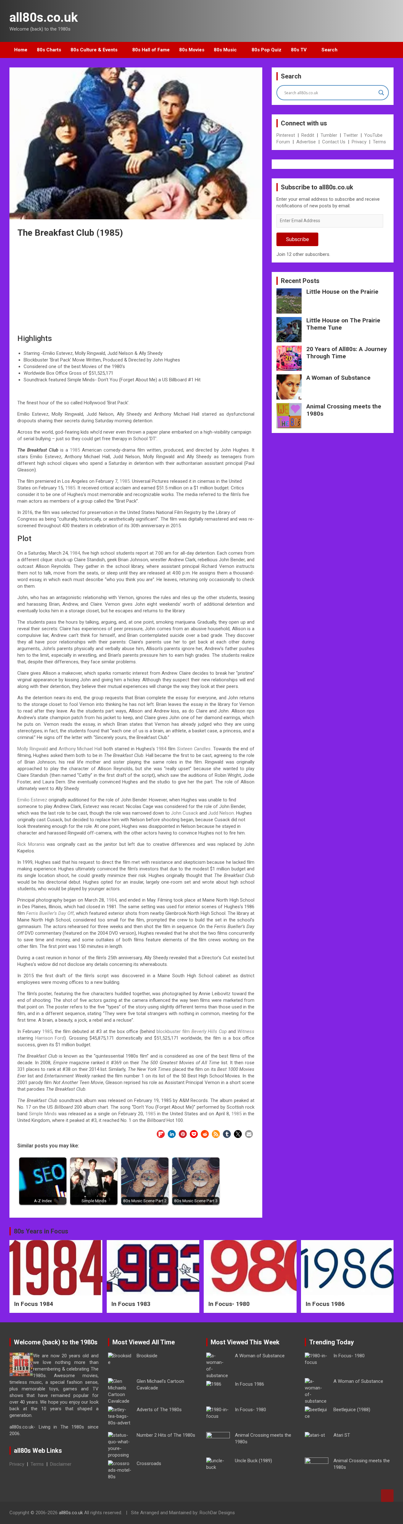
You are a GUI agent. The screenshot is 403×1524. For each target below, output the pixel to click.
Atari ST (341, 1435)
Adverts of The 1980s (159, 1409)
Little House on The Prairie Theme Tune (343, 324)
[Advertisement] (136, 281)
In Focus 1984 (33, 1304)
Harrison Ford (50, 1038)
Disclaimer (60, 1464)
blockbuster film (173, 1031)
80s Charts (49, 50)
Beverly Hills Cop (209, 1031)
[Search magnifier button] (381, 92)
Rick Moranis (31, 844)
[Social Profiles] (356, 1513)
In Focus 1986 (325, 1304)
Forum (283, 142)
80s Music (225, 50)
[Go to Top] (387, 1495)
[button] (161, 1134)
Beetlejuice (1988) (351, 1409)
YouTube (373, 135)
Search (329, 50)
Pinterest (285, 135)
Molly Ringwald (32, 749)
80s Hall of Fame (151, 50)
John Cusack (184, 813)
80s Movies (191, 50)
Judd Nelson (221, 813)
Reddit (307, 135)
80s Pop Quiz (266, 50)
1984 (75, 553)
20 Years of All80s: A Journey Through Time (346, 352)
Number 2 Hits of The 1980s (166, 1435)
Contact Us (333, 142)
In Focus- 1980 (229, 1304)
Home (20, 50)
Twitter (350, 135)
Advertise (306, 142)
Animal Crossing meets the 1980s (343, 410)
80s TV (299, 50)
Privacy (359, 142)
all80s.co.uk (43, 17)
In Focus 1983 (130, 1304)
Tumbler (329, 135)
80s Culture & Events (94, 50)
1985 (75, 450)
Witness (245, 1031)
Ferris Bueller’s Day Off (50, 913)
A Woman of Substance (338, 377)
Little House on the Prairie (342, 291)
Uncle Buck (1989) (253, 1460)
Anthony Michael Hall (80, 749)
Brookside (147, 1356)
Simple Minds (43, 1114)
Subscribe (297, 239)
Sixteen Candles (194, 749)
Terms (379, 142)
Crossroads (149, 1463)
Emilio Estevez (32, 800)
